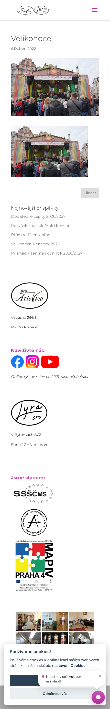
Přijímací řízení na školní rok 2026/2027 (46, 253)
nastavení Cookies (68, 665)
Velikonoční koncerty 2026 (35, 244)
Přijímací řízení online (30, 234)
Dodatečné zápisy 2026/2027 (38, 216)
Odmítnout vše (55, 694)
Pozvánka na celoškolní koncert (41, 225)
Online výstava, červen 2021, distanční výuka (49, 376)
